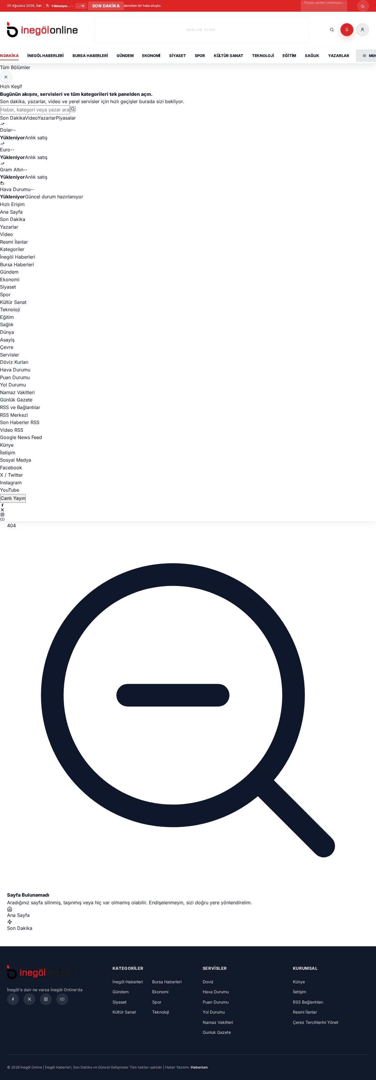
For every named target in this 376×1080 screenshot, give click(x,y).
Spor (200, 55)
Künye (7, 445)
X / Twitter (11, 475)
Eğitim (289, 55)
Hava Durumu (15, 370)
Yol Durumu (13, 385)
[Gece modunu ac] (363, 6)
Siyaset (177, 55)
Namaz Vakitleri (17, 392)
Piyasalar (66, 118)
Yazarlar (338, 55)
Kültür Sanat (228, 55)
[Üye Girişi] (362, 29)
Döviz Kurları (14, 362)
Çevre (6, 347)
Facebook (11, 467)
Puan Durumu (15, 377)
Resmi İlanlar (14, 242)
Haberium (199, 1067)
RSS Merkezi (14, 415)
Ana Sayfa (11, 212)
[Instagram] (188, 514)
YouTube (9, 490)
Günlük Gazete (16, 400)
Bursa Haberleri (90, 55)
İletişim (7, 453)
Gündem (125, 55)
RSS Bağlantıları (308, 1001)
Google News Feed (21, 437)
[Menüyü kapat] (6, 77)
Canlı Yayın (13, 498)
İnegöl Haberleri (45, 55)
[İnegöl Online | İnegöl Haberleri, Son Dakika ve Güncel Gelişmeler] (42, 30)
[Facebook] (188, 505)
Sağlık (312, 55)
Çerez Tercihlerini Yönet (315, 1022)
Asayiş (7, 340)
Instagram (11, 482)
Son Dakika (12, 118)
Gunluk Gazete (217, 1032)
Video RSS (11, 430)
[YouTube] (188, 519)
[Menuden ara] (73, 109)
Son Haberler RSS (19, 422)
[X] (188, 510)
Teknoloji (263, 55)
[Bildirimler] (346, 29)
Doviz (208, 981)
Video (31, 118)
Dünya (7, 332)
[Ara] (332, 29)
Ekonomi (151, 55)
